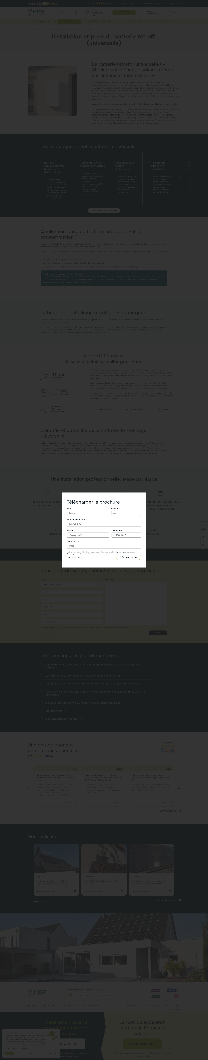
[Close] (143, 495)
